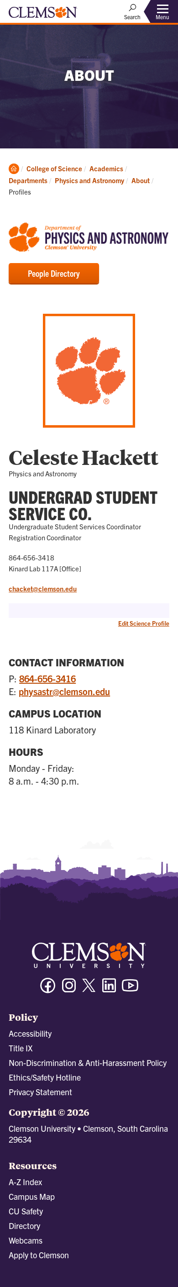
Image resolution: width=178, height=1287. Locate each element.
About (140, 180)
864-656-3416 (47, 678)
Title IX (20, 1048)
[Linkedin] (109, 989)
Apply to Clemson (39, 1255)
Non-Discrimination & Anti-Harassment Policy (88, 1062)
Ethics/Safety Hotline (45, 1077)
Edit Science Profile (143, 623)
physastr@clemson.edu (64, 691)
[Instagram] (69, 989)
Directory (24, 1225)
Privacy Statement (40, 1092)
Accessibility (30, 1033)
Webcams (25, 1240)
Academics (106, 168)
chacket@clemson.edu (43, 588)
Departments (28, 180)
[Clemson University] (43, 15)
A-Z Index (25, 1181)
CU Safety (26, 1211)
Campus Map (32, 1196)
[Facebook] (48, 989)
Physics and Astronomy (89, 180)
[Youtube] (130, 989)
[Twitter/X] (89, 990)
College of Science (54, 168)
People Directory (54, 273)
